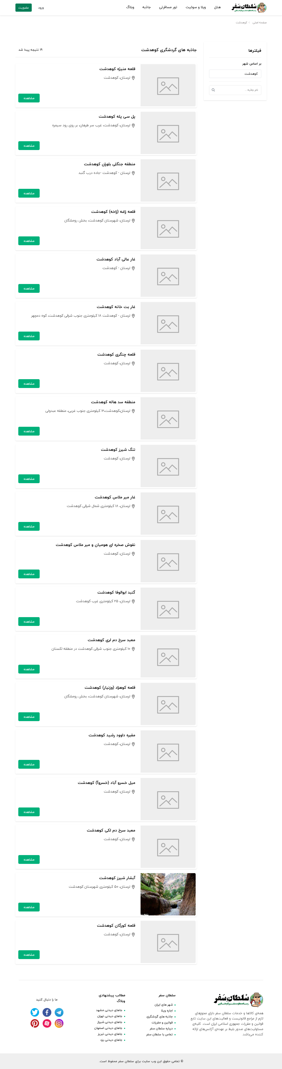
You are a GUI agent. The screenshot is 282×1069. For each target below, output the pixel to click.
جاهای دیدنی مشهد (109, 1010)
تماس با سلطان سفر (159, 1034)
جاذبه (147, 7)
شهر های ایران (164, 1004)
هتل (217, 7)
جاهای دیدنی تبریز (110, 1034)
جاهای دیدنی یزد (111, 1040)
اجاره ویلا (167, 1010)
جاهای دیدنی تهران (109, 1016)
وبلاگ (130, 7)
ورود (41, 7)
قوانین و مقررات (162, 1022)
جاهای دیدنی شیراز (109, 1022)
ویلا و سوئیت (196, 7)
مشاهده (29, 98)
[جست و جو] (215, 90)
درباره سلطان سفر (161, 1028)
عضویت (23, 7)
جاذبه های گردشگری (160, 1016)
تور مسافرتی (168, 7)
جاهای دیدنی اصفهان (108, 1028)
